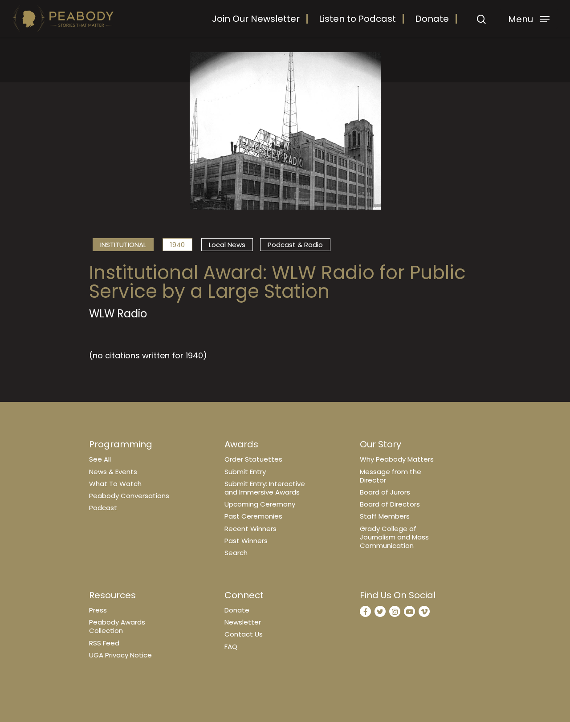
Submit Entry (245, 471)
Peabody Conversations (129, 495)
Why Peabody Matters (397, 459)
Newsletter (242, 622)
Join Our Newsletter (256, 19)
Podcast (103, 507)
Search (236, 552)
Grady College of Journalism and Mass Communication (394, 537)
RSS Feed (104, 643)
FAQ (230, 646)
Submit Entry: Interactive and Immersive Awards (264, 488)
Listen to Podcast (357, 19)
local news (227, 244)
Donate (432, 19)
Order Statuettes (253, 459)
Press (98, 610)
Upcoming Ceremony (259, 504)
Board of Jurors (385, 492)
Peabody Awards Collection (117, 626)
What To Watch (115, 483)
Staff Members (385, 516)
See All (100, 459)
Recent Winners (250, 528)
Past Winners (246, 540)
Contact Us (243, 634)
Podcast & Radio (295, 244)
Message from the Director (390, 476)
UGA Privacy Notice (120, 655)
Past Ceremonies (253, 516)
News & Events (113, 471)
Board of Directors (390, 504)
